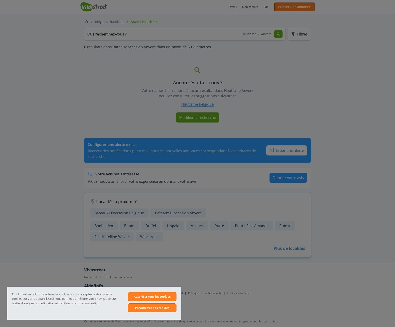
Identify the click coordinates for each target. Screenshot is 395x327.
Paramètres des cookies (152, 308)
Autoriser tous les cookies (152, 296)
